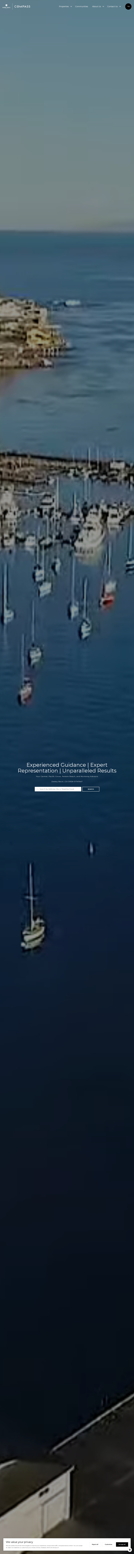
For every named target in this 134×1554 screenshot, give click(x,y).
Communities (81, 6)
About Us (96, 6)
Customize (108, 1544)
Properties (64, 6)
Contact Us (112, 6)
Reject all (95, 1544)
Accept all (122, 1544)
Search (91, 789)
